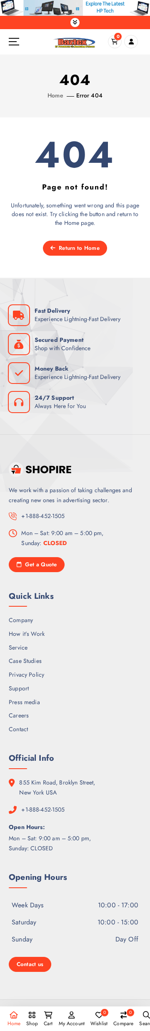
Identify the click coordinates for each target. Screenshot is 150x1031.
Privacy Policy (26, 674)
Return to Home (78, 248)
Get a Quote (40, 564)
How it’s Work (27, 634)
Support (19, 688)
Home (55, 95)
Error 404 (89, 95)
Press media (24, 702)
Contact (18, 729)
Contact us (30, 964)
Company (21, 620)
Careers (19, 715)
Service (18, 647)
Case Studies (25, 661)
